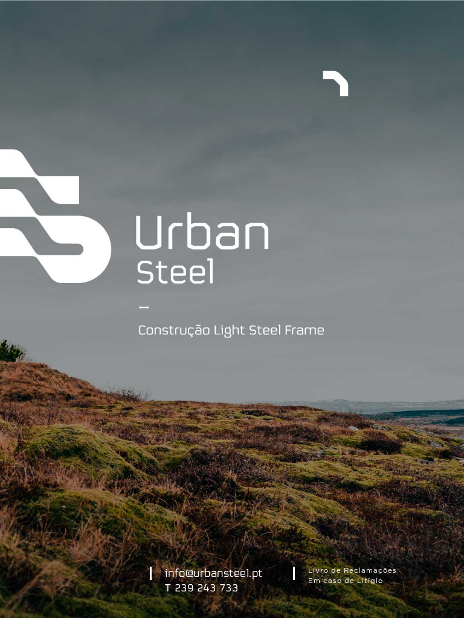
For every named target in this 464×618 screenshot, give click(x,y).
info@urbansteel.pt (214, 574)
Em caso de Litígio (345, 581)
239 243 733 (207, 588)
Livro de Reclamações (352, 570)
